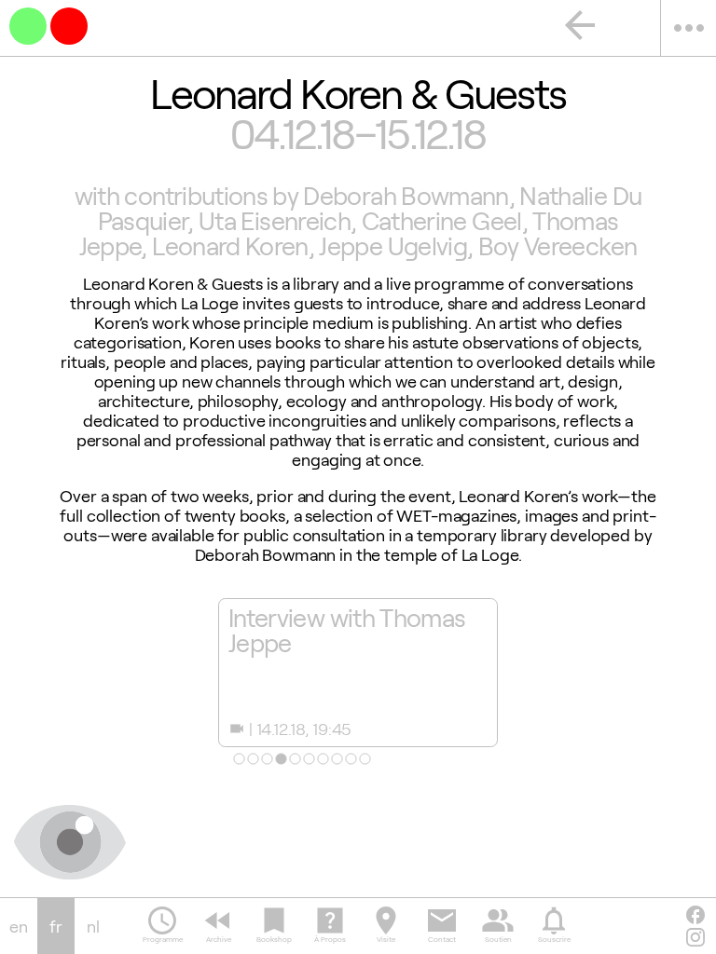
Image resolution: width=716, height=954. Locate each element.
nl (93, 926)
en (18, 926)
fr (55, 926)
